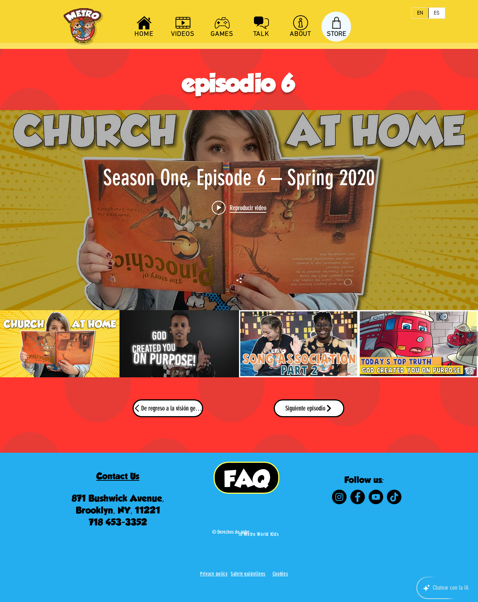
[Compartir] (239, 280)
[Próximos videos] (468, 343)
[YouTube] (376, 497)
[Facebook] (357, 497)
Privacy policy (214, 574)
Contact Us (117, 476)
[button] (280, 574)
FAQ (247, 479)
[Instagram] (339, 497)
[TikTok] (394, 497)
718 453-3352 (118, 522)
